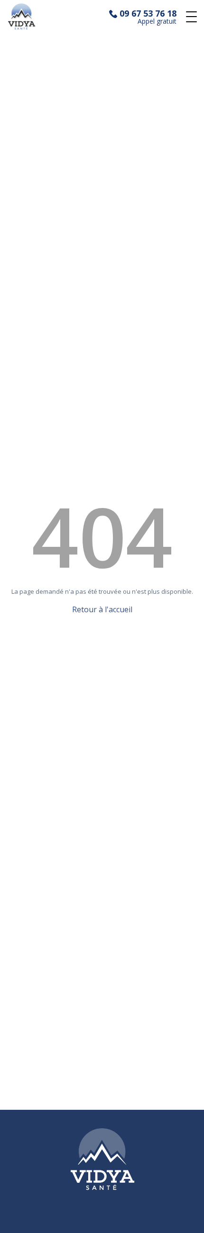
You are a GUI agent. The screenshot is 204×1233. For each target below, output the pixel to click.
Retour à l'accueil (102, 609)
